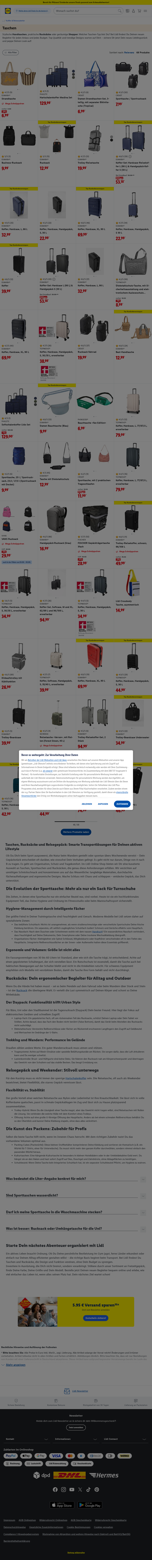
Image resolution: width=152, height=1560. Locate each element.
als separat (48, 770)
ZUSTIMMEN (122, 804)
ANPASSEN (103, 804)
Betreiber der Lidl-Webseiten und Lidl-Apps (47, 760)
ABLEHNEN (87, 804)
